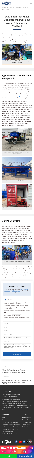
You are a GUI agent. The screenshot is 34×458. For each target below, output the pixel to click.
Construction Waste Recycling (10, 422)
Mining (3, 417)
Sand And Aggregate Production (10, 427)
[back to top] (29, 441)
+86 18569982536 (15, 399)
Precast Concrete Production (9, 429)
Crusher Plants (26, 424)
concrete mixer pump (13, 96)
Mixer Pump (5, 9)
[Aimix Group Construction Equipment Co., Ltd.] (6, 3)
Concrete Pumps (21, 7)
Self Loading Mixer (27, 422)
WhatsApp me (16, 291)
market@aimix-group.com (13, 394)
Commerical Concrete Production (11, 424)
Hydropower (5, 420)
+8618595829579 (12, 396)
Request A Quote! (25, 456)
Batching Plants (26, 417)
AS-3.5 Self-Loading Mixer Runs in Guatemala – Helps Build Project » (13, 369)
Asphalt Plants (26, 427)
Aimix (21, 275)
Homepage (5, 7)
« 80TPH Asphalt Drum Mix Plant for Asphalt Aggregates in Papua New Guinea (16, 380)
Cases (12, 7)
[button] (31, 448)
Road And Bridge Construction (10, 434)
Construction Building (7, 431)
